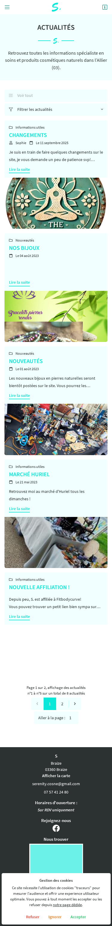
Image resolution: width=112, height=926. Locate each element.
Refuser (32, 916)
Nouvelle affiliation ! (39, 587)
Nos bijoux (24, 248)
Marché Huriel (29, 474)
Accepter (78, 916)
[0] (37, 704)
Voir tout (21, 95)
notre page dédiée (67, 905)
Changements (28, 135)
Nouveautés (26, 361)
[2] (75, 704)
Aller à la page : (51, 717)
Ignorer (55, 916)
